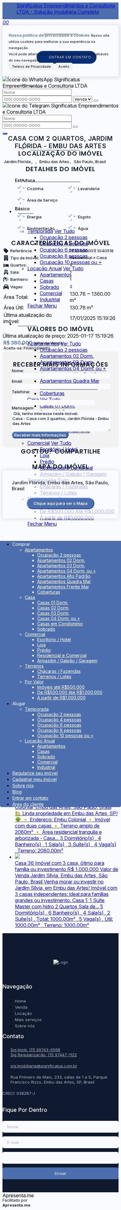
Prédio (47, 462)
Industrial (50, 299)
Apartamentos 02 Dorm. (67, 356)
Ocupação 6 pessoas (64, 250)
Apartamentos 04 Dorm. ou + (73, 368)
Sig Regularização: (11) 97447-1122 (44, 1054)
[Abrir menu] (2, 535)
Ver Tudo (73, 268)
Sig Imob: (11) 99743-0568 (35, 1049)
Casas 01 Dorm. (57, 406)
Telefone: (21, 391)
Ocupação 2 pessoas (63, 237)
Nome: (18, 370)
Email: (17, 381)
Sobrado (49, 287)
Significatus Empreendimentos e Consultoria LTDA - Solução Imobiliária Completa (65, 8)
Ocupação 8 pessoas (64, 256)
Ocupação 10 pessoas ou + (71, 262)
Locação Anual (44, 268)
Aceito (63, 66)
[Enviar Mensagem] (75, 127)
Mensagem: (23, 407)
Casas (47, 281)
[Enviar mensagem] (95, 101)
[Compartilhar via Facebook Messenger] (67, 459)
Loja (44, 455)
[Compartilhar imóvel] (4, 134)
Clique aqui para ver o (60, 503)
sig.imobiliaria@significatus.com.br (44, 1065)
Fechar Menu (42, 306)
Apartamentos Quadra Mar (69, 381)
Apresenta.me (18, 1195)
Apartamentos (56, 275)
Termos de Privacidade (31, 66)
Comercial (51, 293)
